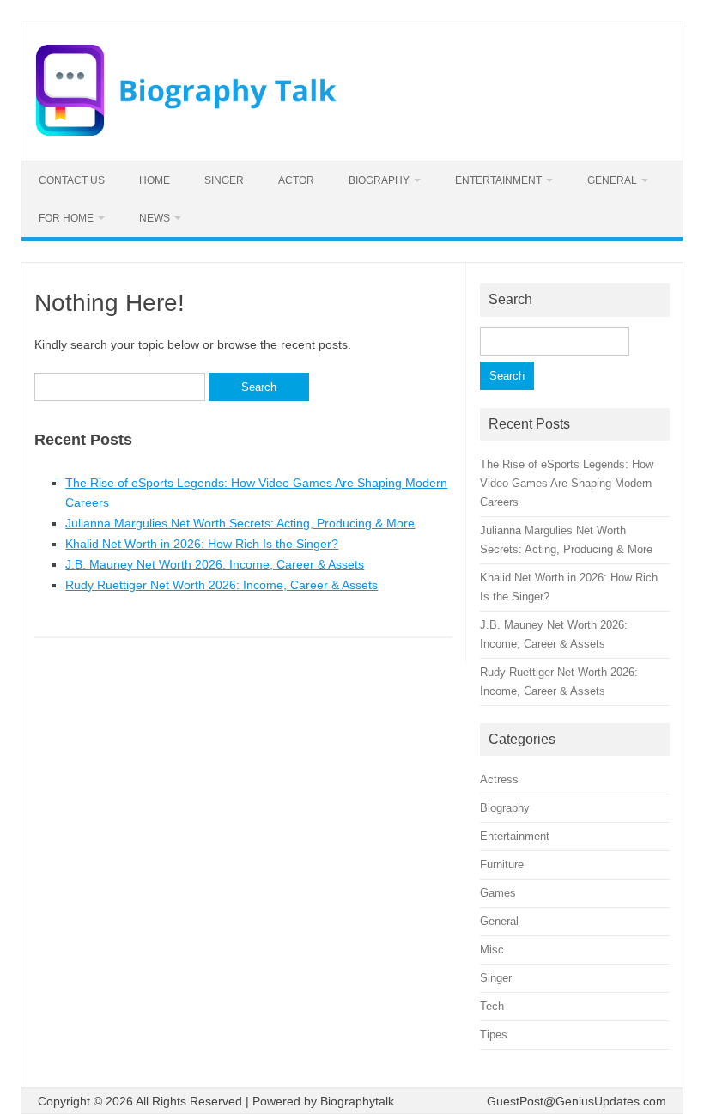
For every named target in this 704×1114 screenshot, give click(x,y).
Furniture (502, 864)
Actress (499, 779)
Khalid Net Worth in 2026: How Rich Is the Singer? (201, 544)
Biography (379, 180)
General (612, 180)
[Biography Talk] (186, 131)
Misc (492, 949)
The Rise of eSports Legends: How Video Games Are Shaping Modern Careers (566, 483)
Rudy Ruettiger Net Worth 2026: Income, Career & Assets (221, 585)
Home (154, 180)
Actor (296, 180)
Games (498, 892)
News (154, 218)
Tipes (493, 1034)
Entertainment (498, 180)
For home (66, 218)
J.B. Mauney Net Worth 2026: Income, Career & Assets (214, 564)
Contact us (72, 180)
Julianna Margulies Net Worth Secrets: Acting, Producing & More (240, 523)
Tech (492, 1006)
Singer (224, 180)
